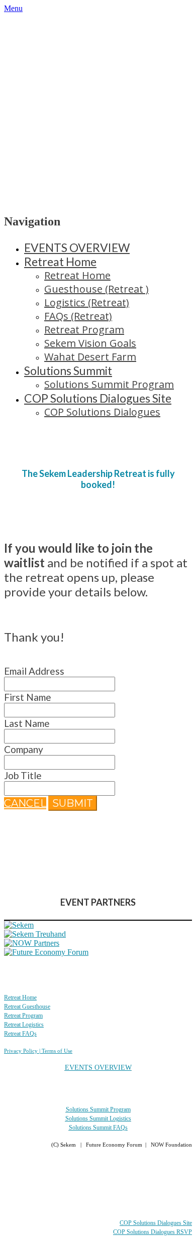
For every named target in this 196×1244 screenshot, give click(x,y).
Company (23, 749)
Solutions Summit (68, 370)
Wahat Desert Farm (90, 356)
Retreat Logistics (24, 1024)
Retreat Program (84, 329)
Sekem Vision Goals (90, 343)
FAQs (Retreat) (78, 316)
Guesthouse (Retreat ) (96, 289)
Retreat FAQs (20, 1033)
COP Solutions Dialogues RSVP (152, 1231)
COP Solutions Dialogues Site (97, 398)
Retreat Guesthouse (27, 1006)
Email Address (34, 671)
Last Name (27, 723)
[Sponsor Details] (19, 925)
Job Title (23, 775)
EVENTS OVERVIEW (77, 247)
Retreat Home (60, 262)
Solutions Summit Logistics (98, 1118)
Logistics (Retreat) (86, 302)
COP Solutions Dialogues (102, 412)
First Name (27, 697)
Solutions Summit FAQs (98, 1127)
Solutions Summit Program (109, 384)
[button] (25, 803)
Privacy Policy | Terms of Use (38, 1051)
